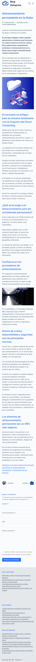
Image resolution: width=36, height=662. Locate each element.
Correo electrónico (9, 513)
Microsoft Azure (12, 311)
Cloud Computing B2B (9, 24)
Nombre (5, 504)
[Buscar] (29, 3)
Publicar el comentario (11, 560)
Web (3, 522)
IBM (3, 311)
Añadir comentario (8, 531)
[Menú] (33, 3)
